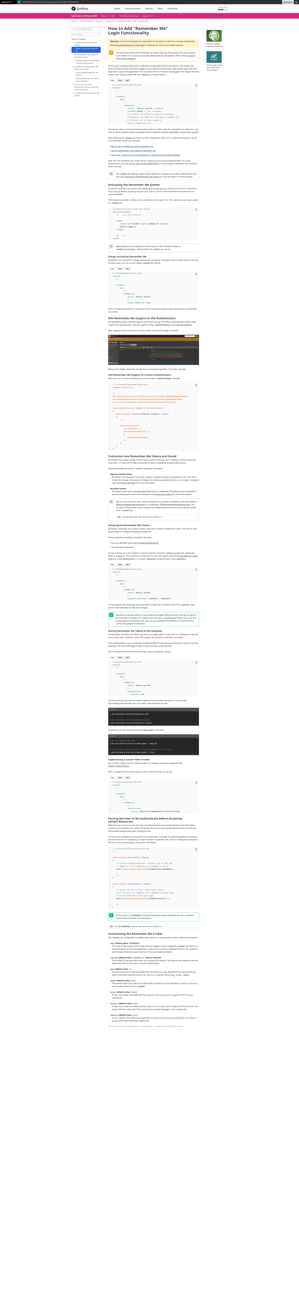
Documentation (86, 21)
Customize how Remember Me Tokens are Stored (86, 67)
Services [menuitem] (149, 8)
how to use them (128, 483)
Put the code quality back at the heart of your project (214, 67)
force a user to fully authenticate (143, 163)
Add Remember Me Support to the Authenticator (86, 55)
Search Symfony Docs (83, 29)
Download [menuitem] (172, 8)
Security (99, 21)
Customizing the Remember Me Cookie (86, 94)
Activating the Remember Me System (85, 43)
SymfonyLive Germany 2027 (84, 16)
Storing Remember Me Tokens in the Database (87, 79)
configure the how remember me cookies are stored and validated (150, 155)
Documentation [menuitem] (133, 8)
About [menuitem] (117, 8)
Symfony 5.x (161, 41)
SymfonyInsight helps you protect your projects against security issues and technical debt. (50, 2)
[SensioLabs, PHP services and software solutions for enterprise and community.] (223, 9)
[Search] (296, 2)
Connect (289, 2)
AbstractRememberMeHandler (131, 504)
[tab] (112, 80)
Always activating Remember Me (87, 49)
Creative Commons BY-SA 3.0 (166, 1026)
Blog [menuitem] (160, 8)
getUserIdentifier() (149, 543)
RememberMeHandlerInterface (176, 504)
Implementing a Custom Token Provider (129, 759)
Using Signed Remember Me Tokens (87, 73)
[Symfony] (90, 8)
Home (74, 21)
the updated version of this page (129, 45)
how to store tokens (163, 494)
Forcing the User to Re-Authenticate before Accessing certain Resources (86, 87)
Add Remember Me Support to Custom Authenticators (88, 61)
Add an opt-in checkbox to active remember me (132, 146)
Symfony (6, 2)
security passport (184, 325)
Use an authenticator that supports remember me (133, 150)
